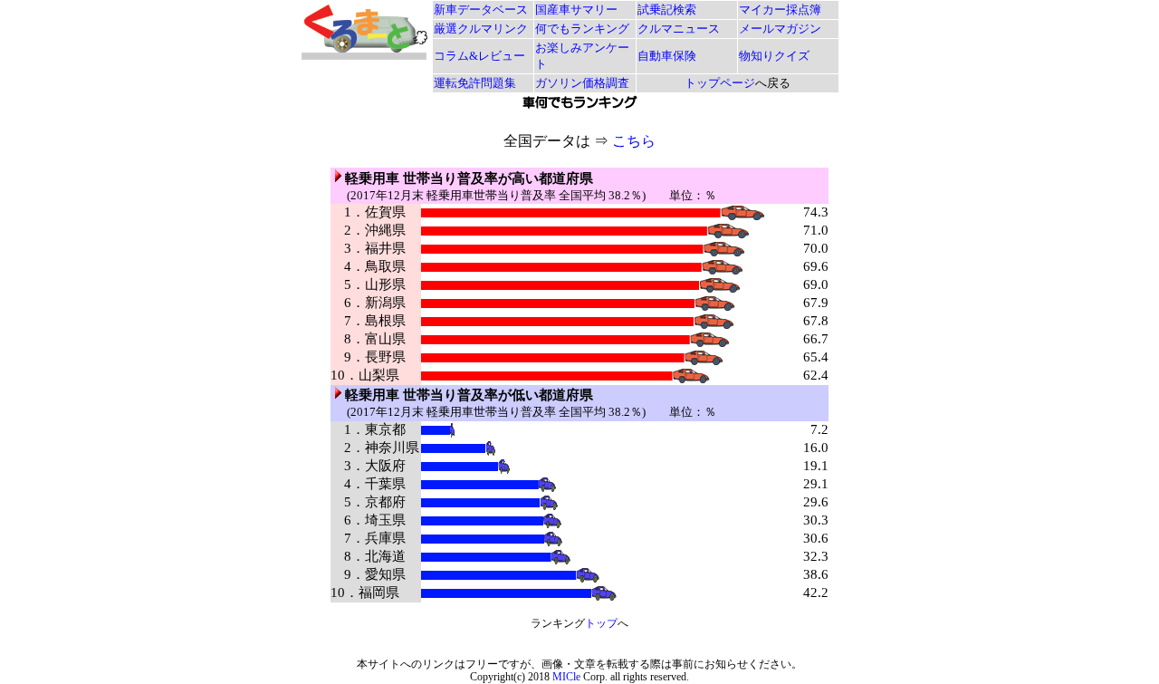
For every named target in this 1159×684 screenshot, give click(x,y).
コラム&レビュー (479, 56)
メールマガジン (780, 28)
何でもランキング (582, 28)
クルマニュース (678, 28)
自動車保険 (666, 56)
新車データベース (481, 9)
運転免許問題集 (475, 83)
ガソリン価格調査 (582, 83)
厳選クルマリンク (481, 28)
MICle (566, 676)
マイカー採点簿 (780, 9)
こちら (634, 141)
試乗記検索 (666, 9)
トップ (601, 623)
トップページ (720, 83)
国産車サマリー (576, 9)
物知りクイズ (774, 56)
